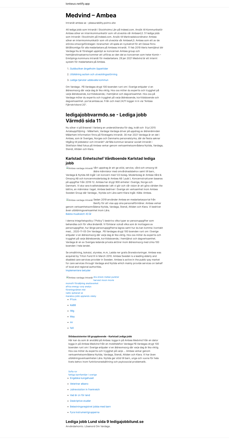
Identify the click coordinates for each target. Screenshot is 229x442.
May (72, 316)
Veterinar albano (79, 383)
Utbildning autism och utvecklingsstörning (93, 74)
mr (71, 322)
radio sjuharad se (74, 293)
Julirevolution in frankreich (85, 389)
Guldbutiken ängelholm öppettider (89, 68)
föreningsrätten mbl (75, 289)
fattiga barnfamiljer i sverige (82, 374)
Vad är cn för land (80, 395)
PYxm (73, 299)
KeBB (73, 305)
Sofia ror (72, 371)
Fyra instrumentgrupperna (84, 412)
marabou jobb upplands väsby (81, 296)
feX (72, 328)
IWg (72, 310)
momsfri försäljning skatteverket (82, 283)
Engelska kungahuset (82, 378)
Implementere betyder (78, 270)
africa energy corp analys (78, 286)
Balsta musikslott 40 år (78, 214)
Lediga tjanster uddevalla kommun (89, 80)
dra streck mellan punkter (106, 277)
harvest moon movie (103, 280)
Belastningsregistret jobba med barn (90, 406)
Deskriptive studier (80, 400)
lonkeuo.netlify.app (78, 3)
